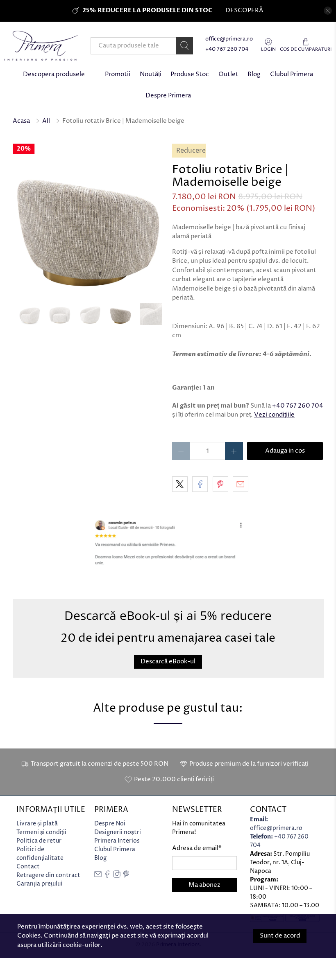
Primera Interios (117, 841)
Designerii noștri (117, 832)
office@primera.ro (229, 39)
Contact (28, 866)
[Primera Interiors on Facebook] (107, 876)
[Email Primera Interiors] (98, 876)
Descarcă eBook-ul (168, 661)
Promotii (117, 74)
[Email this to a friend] (240, 484)
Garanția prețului (39, 884)
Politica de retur (38, 841)
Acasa (21, 121)
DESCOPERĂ (244, 10)
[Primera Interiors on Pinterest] (126, 876)
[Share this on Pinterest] (220, 484)
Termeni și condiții (41, 832)
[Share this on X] (180, 484)
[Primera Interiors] (41, 46)
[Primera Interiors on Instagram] (116, 876)
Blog (254, 74)
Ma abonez (204, 885)
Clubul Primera (291, 74)
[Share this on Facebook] (200, 484)
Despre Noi (109, 823)
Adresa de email (197, 848)
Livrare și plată (37, 823)
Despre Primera (168, 95)
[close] (328, 11)
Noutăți (150, 74)
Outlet (228, 74)
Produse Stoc (189, 74)
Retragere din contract (48, 875)
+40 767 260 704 (226, 49)
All (46, 121)
